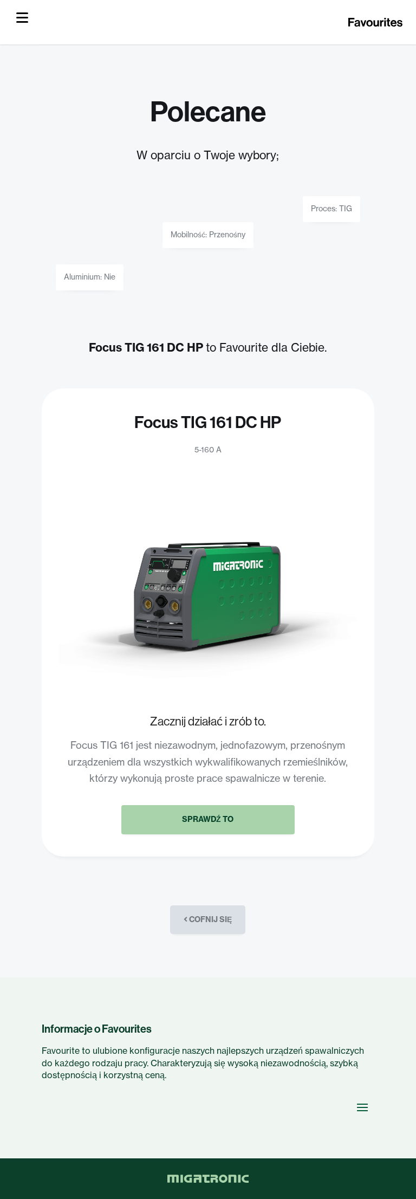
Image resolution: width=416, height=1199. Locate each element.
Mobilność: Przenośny (208, 234)
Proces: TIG (331, 208)
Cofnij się (209, 919)
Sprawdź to (207, 819)
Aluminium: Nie (89, 277)
